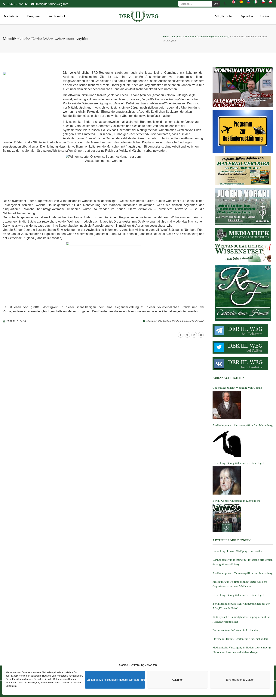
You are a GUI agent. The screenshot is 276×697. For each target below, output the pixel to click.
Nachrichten (11, 16)
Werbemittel (56, 16)
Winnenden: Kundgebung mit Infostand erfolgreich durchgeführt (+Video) (243, 562)
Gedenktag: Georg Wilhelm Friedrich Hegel (238, 595)
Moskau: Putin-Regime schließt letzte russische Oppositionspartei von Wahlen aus (240, 584)
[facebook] (180, 335)
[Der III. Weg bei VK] (243, 363)
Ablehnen (177, 679)
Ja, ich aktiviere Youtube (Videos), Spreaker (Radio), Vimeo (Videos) (116, 679)
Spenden (246, 16)
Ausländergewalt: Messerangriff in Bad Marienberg (243, 573)
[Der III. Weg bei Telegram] (243, 330)
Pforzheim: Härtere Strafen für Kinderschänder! (240, 638)
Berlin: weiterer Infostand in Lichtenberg (236, 630)
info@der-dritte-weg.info (52, 4)
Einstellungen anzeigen (240, 679)
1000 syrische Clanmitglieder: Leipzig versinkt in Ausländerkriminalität (241, 619)
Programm (33, 16)
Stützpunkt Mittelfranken (158, 321)
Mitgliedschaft (224, 16)
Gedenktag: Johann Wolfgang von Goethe (237, 551)
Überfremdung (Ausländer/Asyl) (188, 321)
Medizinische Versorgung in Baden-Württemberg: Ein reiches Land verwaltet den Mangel (242, 650)
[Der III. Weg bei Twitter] (243, 347)
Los (216, 3)
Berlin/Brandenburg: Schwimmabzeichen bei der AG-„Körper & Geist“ (241, 606)
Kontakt (264, 16)
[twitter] (187, 335)
